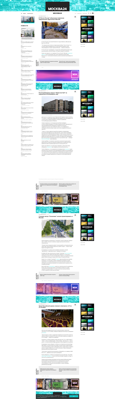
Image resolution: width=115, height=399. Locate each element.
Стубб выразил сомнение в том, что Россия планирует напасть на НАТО (26, 131)
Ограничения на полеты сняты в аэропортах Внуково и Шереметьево (27, 122)
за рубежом (30, 119)
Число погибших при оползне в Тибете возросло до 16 (27, 108)
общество (25, 86)
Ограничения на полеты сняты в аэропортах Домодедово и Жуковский (27, 61)
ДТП (26, 53)
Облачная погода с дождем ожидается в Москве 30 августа (27, 94)
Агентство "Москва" (46, 139)
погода (25, 95)
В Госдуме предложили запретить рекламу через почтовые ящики (49, 62)
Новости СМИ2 (38, 82)
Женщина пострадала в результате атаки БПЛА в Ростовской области (26, 56)
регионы (28, 53)
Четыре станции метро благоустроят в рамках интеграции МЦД (67, 275)
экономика (25, 156)
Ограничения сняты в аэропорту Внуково (26, 47)
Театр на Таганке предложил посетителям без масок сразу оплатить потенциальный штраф (67, 370)
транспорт (22, 48)
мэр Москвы (22, 72)
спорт (22, 100)
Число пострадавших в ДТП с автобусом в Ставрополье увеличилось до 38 (27, 75)
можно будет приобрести (47, 356)
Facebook (44, 332)
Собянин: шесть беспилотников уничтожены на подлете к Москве (26, 149)
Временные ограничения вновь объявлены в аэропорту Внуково (26, 89)
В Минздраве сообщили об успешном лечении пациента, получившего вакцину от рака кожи (27, 84)
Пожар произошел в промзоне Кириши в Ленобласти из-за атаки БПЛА (27, 113)
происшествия (23, 53)
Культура (47, 304)
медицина (22, 86)
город (25, 48)
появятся (58, 259)
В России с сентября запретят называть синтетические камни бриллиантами (27, 42)
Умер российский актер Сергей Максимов (26, 140)
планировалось (52, 266)
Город (47, 16)
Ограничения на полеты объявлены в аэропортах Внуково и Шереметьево (27, 136)
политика (26, 119)
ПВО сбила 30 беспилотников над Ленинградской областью (26, 127)
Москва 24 (57, 13)
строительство (49, 280)
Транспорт (47, 214)
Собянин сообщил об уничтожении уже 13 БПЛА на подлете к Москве (27, 71)
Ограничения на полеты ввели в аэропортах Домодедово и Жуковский (27, 80)
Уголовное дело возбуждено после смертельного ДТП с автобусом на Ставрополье (26, 51)
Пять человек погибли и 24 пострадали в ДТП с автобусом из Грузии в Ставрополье (27, 103)
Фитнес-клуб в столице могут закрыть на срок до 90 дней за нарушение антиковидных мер (67, 185)
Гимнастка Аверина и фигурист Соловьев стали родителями (26, 98)
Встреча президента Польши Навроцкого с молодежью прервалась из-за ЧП (27, 117)
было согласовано (68, 253)
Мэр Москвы (23, 28)
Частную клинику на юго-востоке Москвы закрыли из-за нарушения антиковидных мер (49, 185)
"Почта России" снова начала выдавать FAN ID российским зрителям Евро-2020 (67, 62)
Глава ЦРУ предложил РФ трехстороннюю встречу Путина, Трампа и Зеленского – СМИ (26, 66)
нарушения (49, 147)
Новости (24, 26)
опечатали (67, 149)
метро (53, 280)
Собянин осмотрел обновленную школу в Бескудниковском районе (26, 38)
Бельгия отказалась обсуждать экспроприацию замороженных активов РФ (26, 154)
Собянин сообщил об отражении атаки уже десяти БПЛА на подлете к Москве (27, 145)
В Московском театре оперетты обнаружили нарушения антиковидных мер (48, 370)
